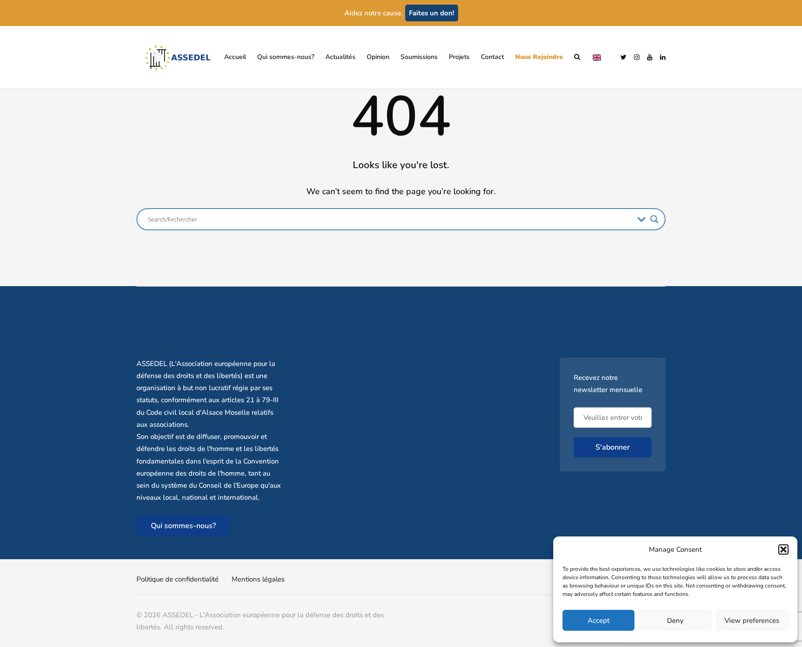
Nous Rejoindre (539, 56)
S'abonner (612, 447)
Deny (675, 620)
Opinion (378, 56)
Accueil (235, 56)
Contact (492, 56)
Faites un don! (431, 13)
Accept (598, 620)
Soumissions (419, 56)
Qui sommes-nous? (285, 56)
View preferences (751, 620)
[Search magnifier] (654, 219)
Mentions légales (258, 579)
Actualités (340, 56)
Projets (459, 56)
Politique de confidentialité (177, 579)
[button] (783, 549)
